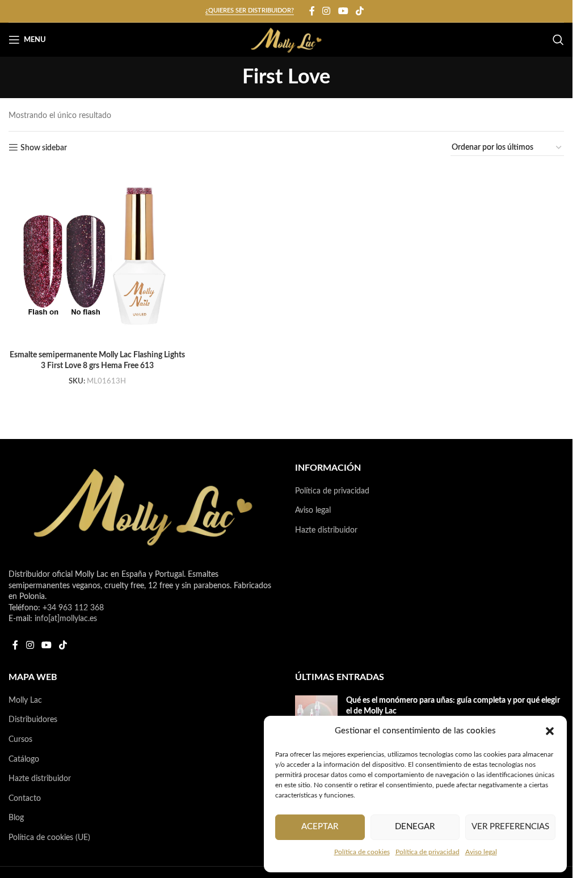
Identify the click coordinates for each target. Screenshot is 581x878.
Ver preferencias (510, 826)
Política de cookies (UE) (49, 838)
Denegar (415, 826)
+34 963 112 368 (73, 608)
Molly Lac (25, 700)
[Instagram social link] (326, 11)
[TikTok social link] (359, 11)
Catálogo (24, 759)
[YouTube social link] (343, 11)
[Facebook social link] (312, 11)
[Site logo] (286, 40)
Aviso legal (481, 852)
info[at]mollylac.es (66, 619)
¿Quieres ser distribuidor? (249, 10)
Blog (16, 818)
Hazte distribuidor (326, 530)
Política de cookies (362, 852)
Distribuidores (33, 720)
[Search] (558, 39)
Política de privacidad (427, 852)
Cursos (20, 740)
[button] (549, 731)
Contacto (25, 799)
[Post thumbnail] (316, 714)
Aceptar (319, 826)
